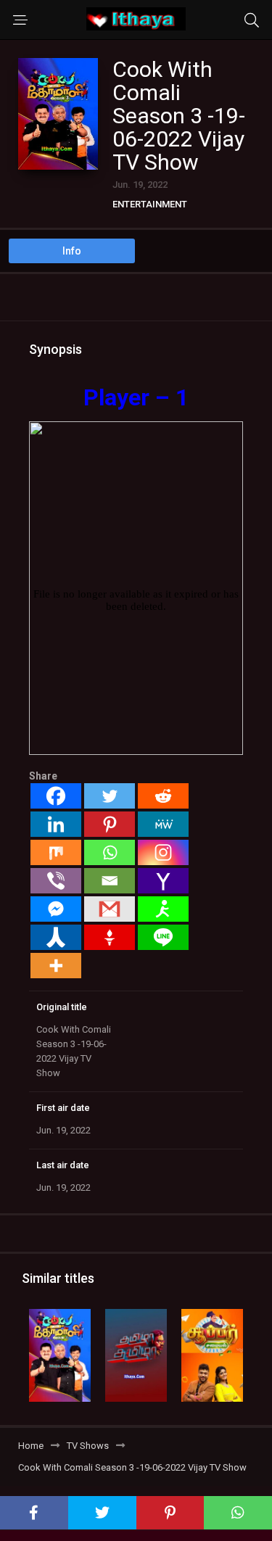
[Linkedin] (55, 824)
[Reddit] (163, 796)
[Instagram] (163, 852)
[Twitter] (109, 796)
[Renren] (55, 937)
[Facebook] (55, 796)
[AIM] (163, 909)
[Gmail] (109, 909)
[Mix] (55, 852)
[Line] (163, 937)
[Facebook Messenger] (55, 909)
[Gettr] (109, 937)
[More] (55, 965)
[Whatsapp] (109, 852)
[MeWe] (163, 824)
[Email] (109, 880)
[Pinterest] (109, 824)
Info (71, 251)
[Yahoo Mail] (163, 880)
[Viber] (55, 880)
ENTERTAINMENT (149, 204)
